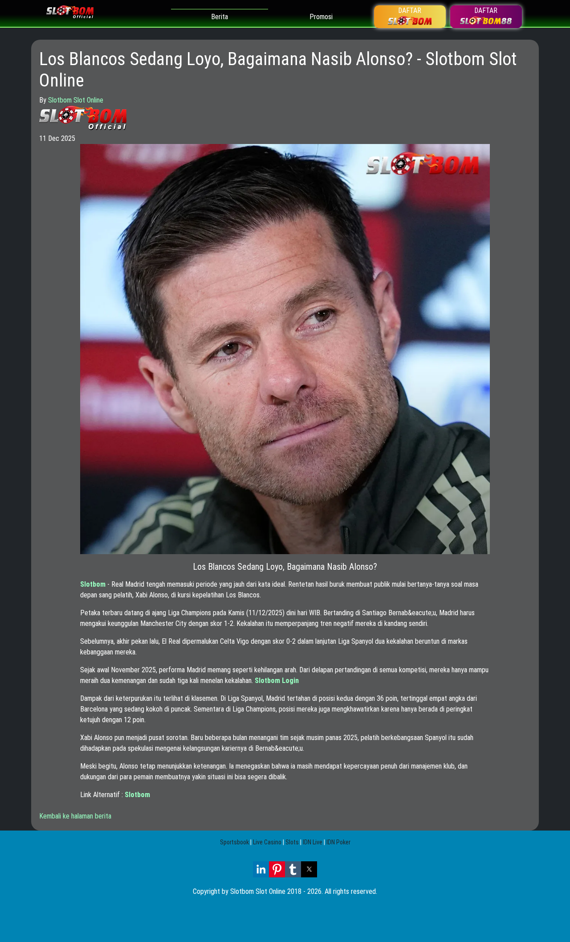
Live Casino (267, 842)
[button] (261, 869)
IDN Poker (338, 842)
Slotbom (93, 584)
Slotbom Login (277, 680)
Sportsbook (234, 842)
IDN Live (312, 842)
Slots (292, 842)
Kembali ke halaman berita (75, 816)
